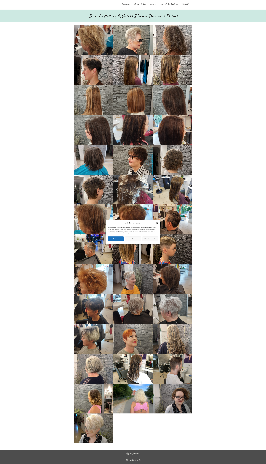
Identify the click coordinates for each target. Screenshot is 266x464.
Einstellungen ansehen (150, 239)
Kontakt (185, 3)
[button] (157, 223)
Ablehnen (133, 239)
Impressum (134, 453)
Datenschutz (134, 459)
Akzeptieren (116, 239)
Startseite (125, 3)
